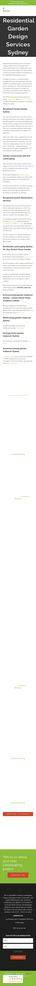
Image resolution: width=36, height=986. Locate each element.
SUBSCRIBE (18, 957)
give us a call (29, 257)
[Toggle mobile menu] (32, 11)
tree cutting (19, 223)
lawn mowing (12, 221)
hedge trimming (8, 223)
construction (12, 99)
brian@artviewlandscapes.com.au (18, 3)
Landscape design (8, 356)
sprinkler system (24, 175)
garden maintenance (25, 99)
